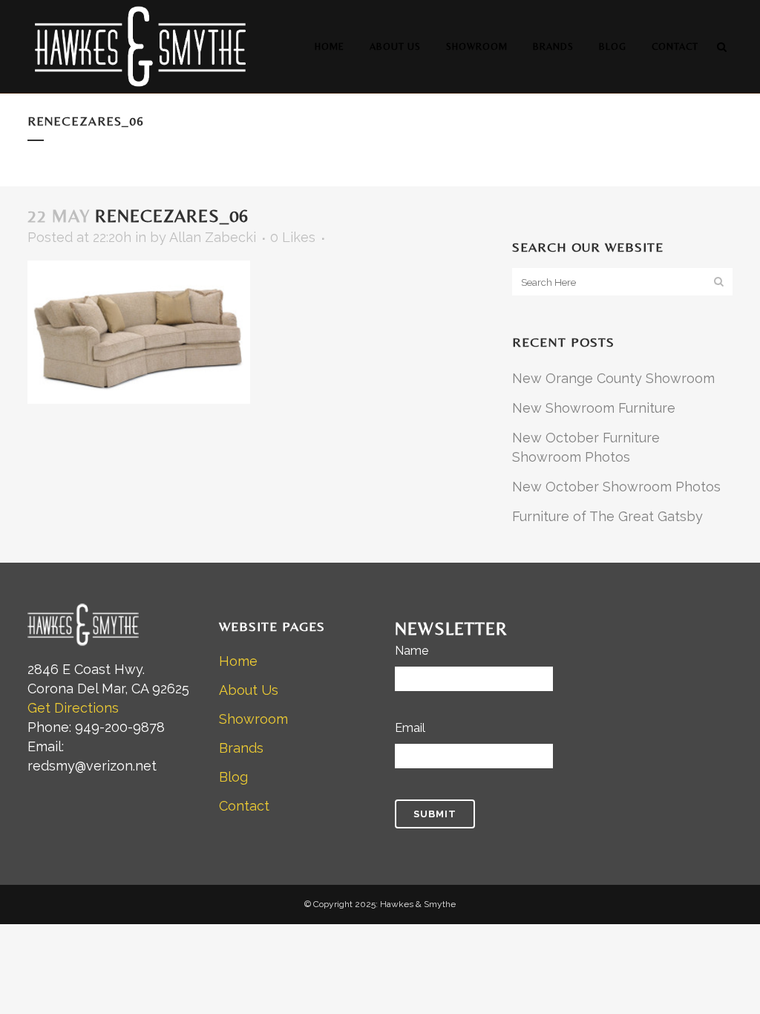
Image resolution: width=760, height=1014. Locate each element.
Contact (244, 806)
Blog (233, 777)
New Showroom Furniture (593, 408)
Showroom (253, 719)
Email (410, 728)
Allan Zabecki (212, 237)
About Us (248, 690)
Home (238, 661)
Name (411, 651)
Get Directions (73, 708)
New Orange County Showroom (613, 378)
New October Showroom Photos (616, 486)
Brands (241, 748)
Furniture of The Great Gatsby (607, 516)
